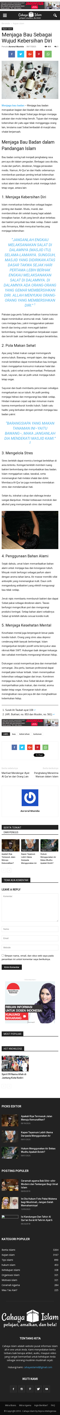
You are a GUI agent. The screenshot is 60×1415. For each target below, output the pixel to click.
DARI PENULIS (11, 832)
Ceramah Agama (11, 1285)
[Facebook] (13, 1389)
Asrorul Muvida (16, 46)
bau (14, 734)
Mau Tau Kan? (9, 1290)
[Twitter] (38, 1389)
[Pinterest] (30, 1389)
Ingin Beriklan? (41, 1405)
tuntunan (37, 734)
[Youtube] (46, 1389)
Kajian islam (7, 29)
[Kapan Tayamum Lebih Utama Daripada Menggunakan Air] (30, 845)
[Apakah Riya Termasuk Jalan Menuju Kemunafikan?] (11, 845)
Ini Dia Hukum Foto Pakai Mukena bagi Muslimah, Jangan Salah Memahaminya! (39, 1202)
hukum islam (8, 1264)
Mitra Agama (25, 1405)
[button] (55, 15)
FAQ (53, 1405)
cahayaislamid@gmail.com (38, 1367)
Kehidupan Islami (11, 1270)
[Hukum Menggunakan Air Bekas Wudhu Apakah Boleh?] (49, 845)
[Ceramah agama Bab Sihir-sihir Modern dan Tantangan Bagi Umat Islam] (10, 1185)
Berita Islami (8, 1070)
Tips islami (7, 1259)
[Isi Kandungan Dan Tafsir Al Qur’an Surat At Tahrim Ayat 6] (10, 1219)
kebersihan (24, 734)
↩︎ (35, 710)
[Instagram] (21, 1389)
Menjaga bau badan (13, 105)
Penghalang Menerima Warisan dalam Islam (46, 775)
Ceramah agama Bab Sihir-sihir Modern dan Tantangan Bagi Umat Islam (39, 1184)
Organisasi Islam (11, 1275)
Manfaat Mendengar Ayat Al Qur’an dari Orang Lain (15, 775)
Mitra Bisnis (10, 1405)
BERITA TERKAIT (12, 827)
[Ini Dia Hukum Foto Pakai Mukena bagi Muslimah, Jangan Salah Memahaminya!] (10, 1203)
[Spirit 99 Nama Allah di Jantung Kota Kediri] (15, 1063)
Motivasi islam (9, 1280)
